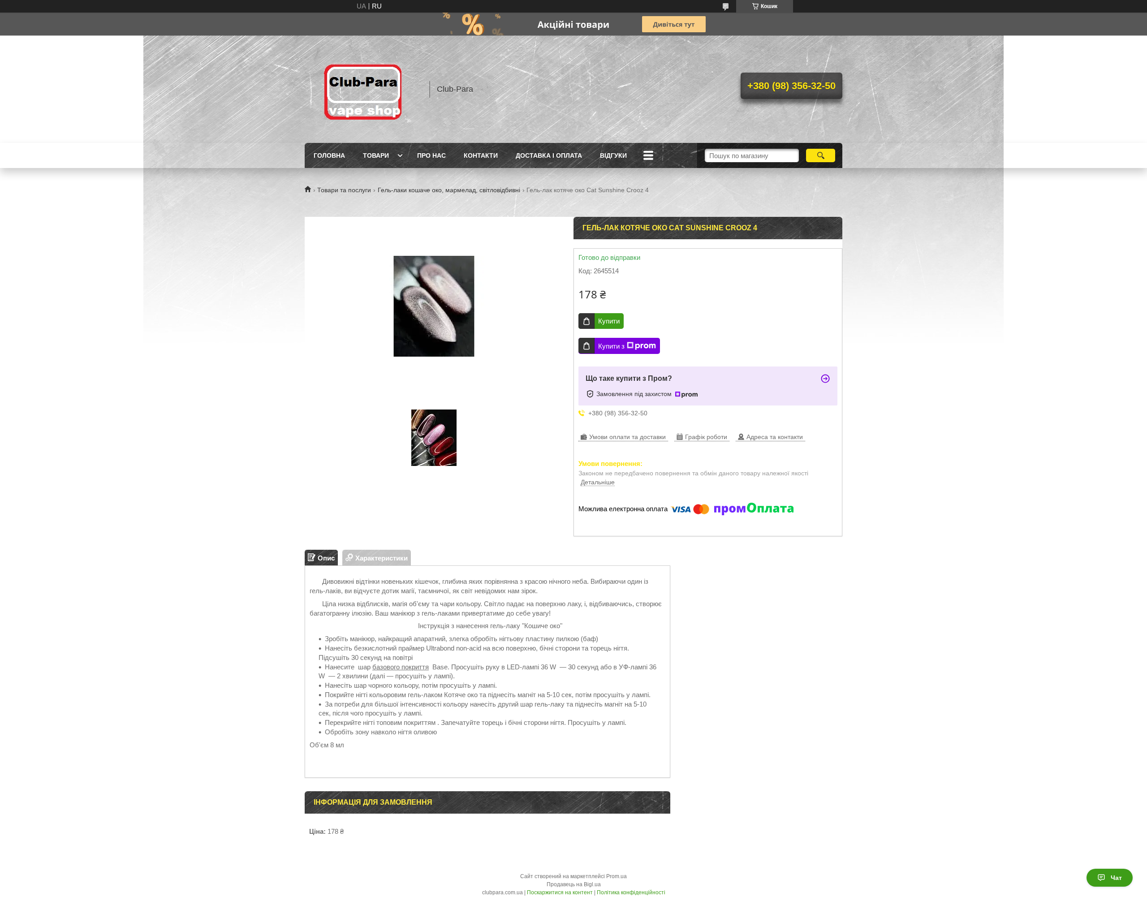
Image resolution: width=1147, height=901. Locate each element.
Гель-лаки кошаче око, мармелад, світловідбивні (449, 190)
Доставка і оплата (549, 155)
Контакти (481, 155)
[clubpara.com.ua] (363, 89)
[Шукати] (820, 155)
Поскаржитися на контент (560, 892)
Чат (1116, 877)
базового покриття (400, 667)
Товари (376, 155)
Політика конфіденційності (631, 892)
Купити (609, 321)
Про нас (431, 155)
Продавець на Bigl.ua (574, 884)
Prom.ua (616, 876)
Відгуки (613, 155)
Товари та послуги (344, 190)
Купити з (611, 346)
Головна (329, 155)
